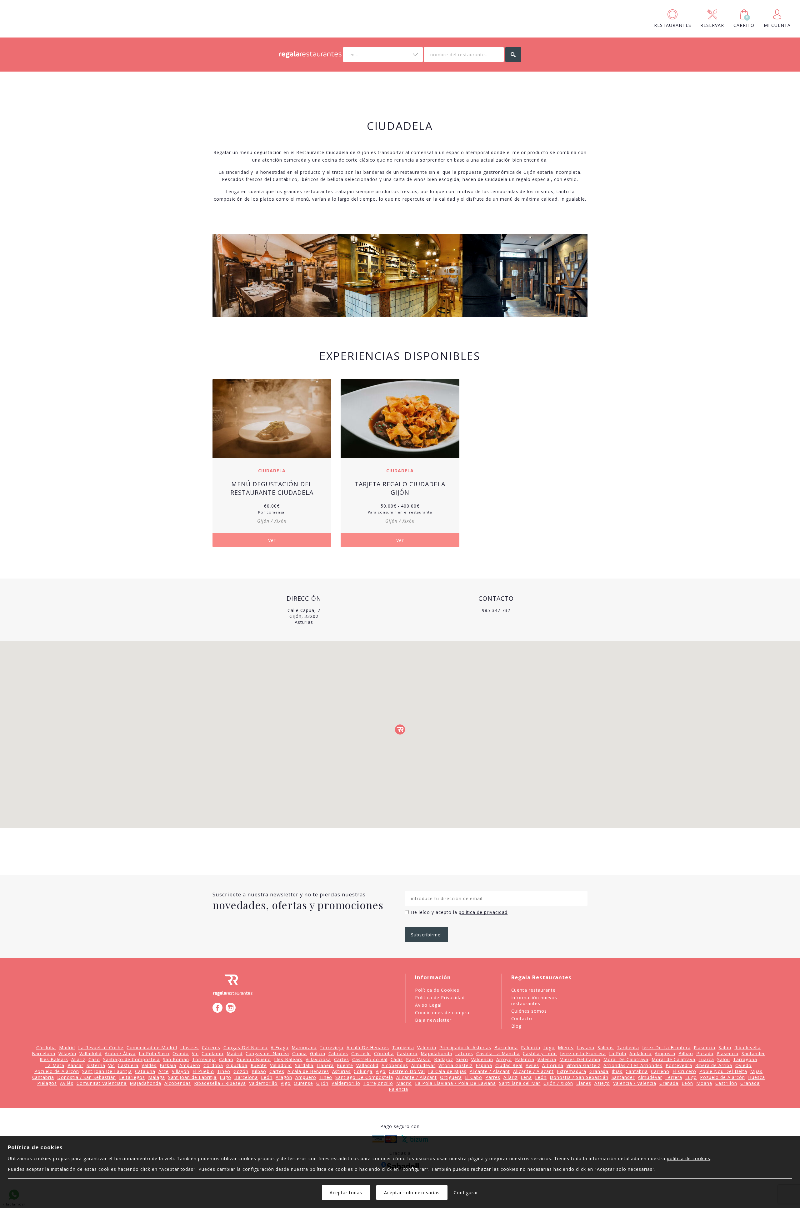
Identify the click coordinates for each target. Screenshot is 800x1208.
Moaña (704, 1083)
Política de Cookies (437, 990)
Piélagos (47, 1083)
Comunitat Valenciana (102, 1083)
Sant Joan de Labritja (192, 1077)
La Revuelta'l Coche (101, 1047)
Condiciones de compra (442, 1012)
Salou (724, 1047)
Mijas (756, 1071)
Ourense (303, 1083)
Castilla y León (540, 1053)
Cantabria (637, 1071)
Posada (704, 1053)
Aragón (284, 1077)
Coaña (299, 1053)
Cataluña (145, 1071)
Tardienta (403, 1047)
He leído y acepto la (459, 912)
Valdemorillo (263, 1083)
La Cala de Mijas (447, 1071)
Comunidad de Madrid (152, 1047)
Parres (492, 1077)
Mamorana (304, 1047)
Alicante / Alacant (490, 1071)
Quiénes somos (529, 1011)
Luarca (706, 1059)
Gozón (240, 1071)
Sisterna (96, 1065)
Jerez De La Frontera (666, 1047)
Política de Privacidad (440, 997)
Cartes (341, 1059)
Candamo (212, 1053)
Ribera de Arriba (713, 1065)
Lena (526, 1077)
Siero (462, 1059)
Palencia (530, 1047)
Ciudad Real (508, 1065)
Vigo (381, 1071)
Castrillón (726, 1083)
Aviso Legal (428, 1005)
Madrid (67, 1047)
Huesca (756, 1077)
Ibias (617, 1071)
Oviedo (180, 1053)
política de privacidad (483, 912)
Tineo (223, 1071)
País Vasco (418, 1059)
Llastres (189, 1047)
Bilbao (685, 1053)
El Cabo (473, 1077)
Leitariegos (132, 1077)
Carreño (660, 1071)
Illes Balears (54, 1059)
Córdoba (46, 1047)
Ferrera (673, 1077)
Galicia (317, 1053)
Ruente (259, 1065)
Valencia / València (634, 1083)
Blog (516, 1026)
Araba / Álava (120, 1053)
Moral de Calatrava (674, 1059)
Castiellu (361, 1053)
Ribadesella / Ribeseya (220, 1083)
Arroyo (504, 1059)
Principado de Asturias (465, 1047)
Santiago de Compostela (131, 1059)
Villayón (67, 1053)
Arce (163, 1071)
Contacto (521, 1018)
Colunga (363, 1071)
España (484, 1065)
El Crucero (684, 1071)
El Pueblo (203, 1071)
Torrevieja (331, 1047)
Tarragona (745, 1059)
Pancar (75, 1065)
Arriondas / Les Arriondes (632, 1065)
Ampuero (189, 1065)
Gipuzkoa (237, 1065)
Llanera (325, 1065)
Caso (94, 1059)
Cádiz (397, 1059)
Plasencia (705, 1047)
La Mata (54, 1065)
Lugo (549, 1047)
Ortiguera (451, 1077)
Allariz (78, 1059)
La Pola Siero (154, 1053)
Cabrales (338, 1053)
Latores (464, 1053)
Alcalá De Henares (368, 1047)
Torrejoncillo (378, 1083)
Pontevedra (679, 1065)
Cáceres (211, 1047)
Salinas (606, 1047)
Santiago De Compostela (364, 1077)
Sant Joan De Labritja (107, 1071)
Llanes (583, 1083)
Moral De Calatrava (625, 1059)
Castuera (407, 1053)
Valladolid (90, 1053)
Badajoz (443, 1059)
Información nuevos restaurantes (534, 1000)
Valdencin (482, 1059)
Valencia (426, 1047)
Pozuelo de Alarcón (56, 1071)
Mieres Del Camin (579, 1059)
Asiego (602, 1083)
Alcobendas (395, 1065)
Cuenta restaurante (533, 990)
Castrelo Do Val (407, 1071)
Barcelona (506, 1047)
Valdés (149, 1065)
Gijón (322, 1083)
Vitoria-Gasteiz (455, 1065)
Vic (195, 1053)
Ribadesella (747, 1047)
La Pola (618, 1053)
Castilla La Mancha (498, 1053)
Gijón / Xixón (558, 1083)
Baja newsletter (433, 1020)
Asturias (341, 1071)
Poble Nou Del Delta (723, 1071)
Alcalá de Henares (308, 1071)
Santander (753, 1053)
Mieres (565, 1047)
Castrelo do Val (370, 1059)
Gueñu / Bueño (254, 1059)
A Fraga (279, 1047)
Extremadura (571, 1071)
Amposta (665, 1053)
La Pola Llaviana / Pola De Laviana (455, 1083)
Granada (599, 1071)
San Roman (176, 1059)
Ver (272, 540)
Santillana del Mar (520, 1083)
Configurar (466, 1192)
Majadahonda (436, 1053)
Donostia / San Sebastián (86, 1077)
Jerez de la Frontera (583, 1053)
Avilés (532, 1065)
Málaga (156, 1077)
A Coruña (552, 1065)
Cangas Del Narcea (245, 1047)
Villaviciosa (318, 1059)
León (266, 1077)
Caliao (226, 1059)
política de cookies (688, 1158)
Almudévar (423, 1065)
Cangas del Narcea (267, 1053)
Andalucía (640, 1053)
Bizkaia (168, 1065)
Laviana (585, 1047)
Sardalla (304, 1065)
